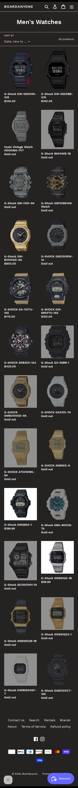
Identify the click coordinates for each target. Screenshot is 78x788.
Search (34, 720)
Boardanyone (18, 6)
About (12, 726)
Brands (65, 720)
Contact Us (16, 720)
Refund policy (60, 726)
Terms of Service (33, 726)
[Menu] (71, 6)
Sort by (9, 35)
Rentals (49, 720)
